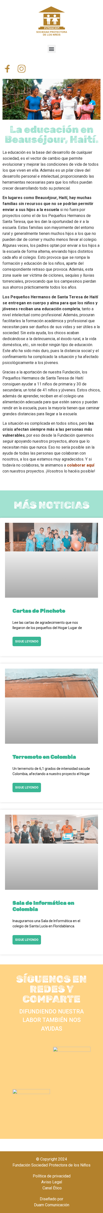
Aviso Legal (51, 1182)
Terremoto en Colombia (44, 757)
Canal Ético (52, 1188)
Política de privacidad (51, 1176)
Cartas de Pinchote (38, 611)
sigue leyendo (26, 641)
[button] (52, 49)
